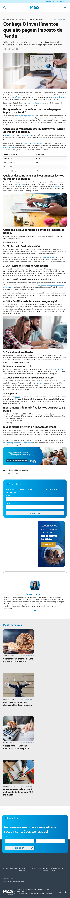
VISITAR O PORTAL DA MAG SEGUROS (55, 1)
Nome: (8, 495)
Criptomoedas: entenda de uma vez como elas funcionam (17, 632)
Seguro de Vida (7, 881)
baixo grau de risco (49, 257)
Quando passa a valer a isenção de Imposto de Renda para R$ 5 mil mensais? (18, 762)
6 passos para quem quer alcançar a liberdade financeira (17, 675)
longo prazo (42, 285)
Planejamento (14, 868)
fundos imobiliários (59, 369)
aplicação (39, 383)
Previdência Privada (18, 881)
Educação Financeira (60, 19)
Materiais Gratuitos (57, 868)
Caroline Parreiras (35, 594)
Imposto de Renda (59, 97)
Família (34, 868)
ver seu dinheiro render (34, 103)
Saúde (39, 868)
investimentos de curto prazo (34, 143)
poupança (17, 397)
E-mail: (8, 503)
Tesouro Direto (18, 184)
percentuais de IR (8, 147)
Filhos (28, 868)
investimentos (9, 135)
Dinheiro (5, 868)
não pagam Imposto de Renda (25, 116)
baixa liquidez (56, 186)
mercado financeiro (16, 97)
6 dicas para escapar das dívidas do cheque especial (16, 719)
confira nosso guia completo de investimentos (18, 443)
